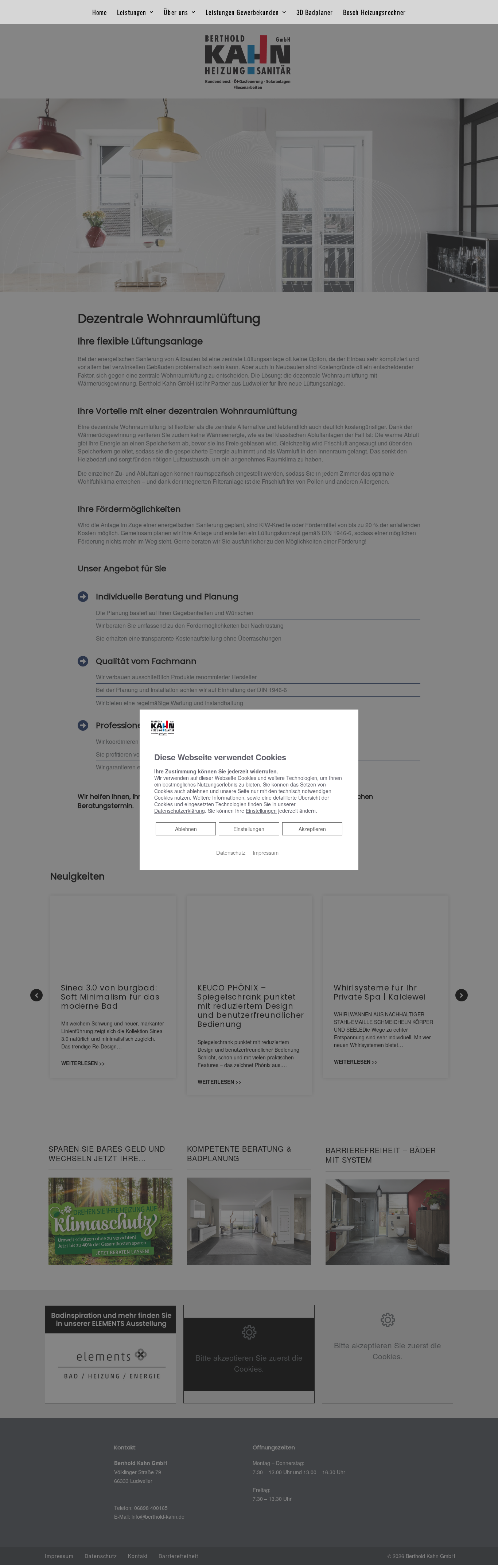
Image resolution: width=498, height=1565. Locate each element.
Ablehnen (186, 828)
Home (99, 12)
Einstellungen (248, 828)
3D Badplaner (314, 12)
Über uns (176, 12)
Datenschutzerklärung (179, 810)
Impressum (266, 852)
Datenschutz (230, 852)
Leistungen (131, 12)
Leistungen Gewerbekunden (242, 12)
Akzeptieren (312, 828)
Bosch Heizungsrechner (374, 12)
